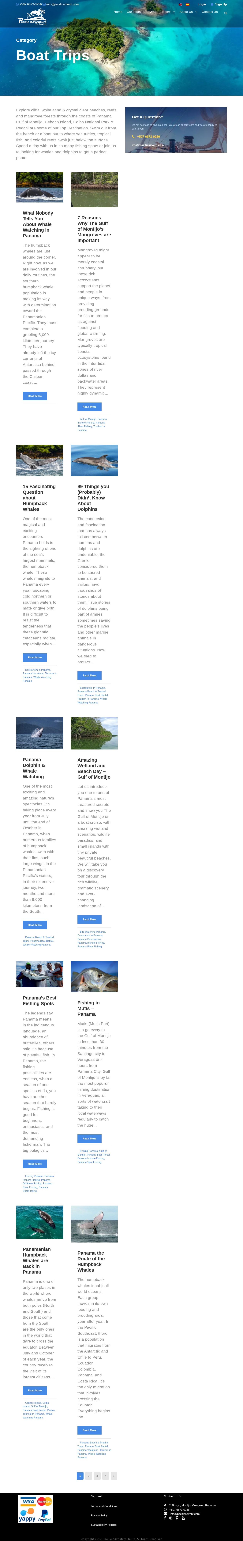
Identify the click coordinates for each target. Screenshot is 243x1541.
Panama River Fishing (89, 946)
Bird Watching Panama (92, 931)
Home (118, 11)
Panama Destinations (89, 939)
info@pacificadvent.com (62, 4)
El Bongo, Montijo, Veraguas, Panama (192, 1505)
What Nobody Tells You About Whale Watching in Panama (38, 224)
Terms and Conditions (104, 1506)
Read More (35, 395)
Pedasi (51, 1410)
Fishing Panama (34, 1176)
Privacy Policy (99, 1515)
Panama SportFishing (89, 1162)
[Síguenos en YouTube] (185, 1518)
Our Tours (134, 11)
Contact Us (210, 11)
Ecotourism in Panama (37, 669)
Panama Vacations (33, 673)
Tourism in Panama (88, 698)
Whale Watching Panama (36, 944)
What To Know (160, 11)
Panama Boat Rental (96, 695)
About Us (186, 11)
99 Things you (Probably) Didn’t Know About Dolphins (93, 498)
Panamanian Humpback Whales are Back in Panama (37, 1260)
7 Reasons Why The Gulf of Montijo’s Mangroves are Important (94, 229)
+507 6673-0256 (31, 4)
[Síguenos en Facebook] (166, 1518)
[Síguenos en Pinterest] (179, 1518)
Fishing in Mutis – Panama (88, 1008)
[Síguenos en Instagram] (172, 1518)
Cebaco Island (33, 1402)
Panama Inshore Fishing (90, 942)
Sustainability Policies (104, 1524)
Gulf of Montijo (88, 419)
